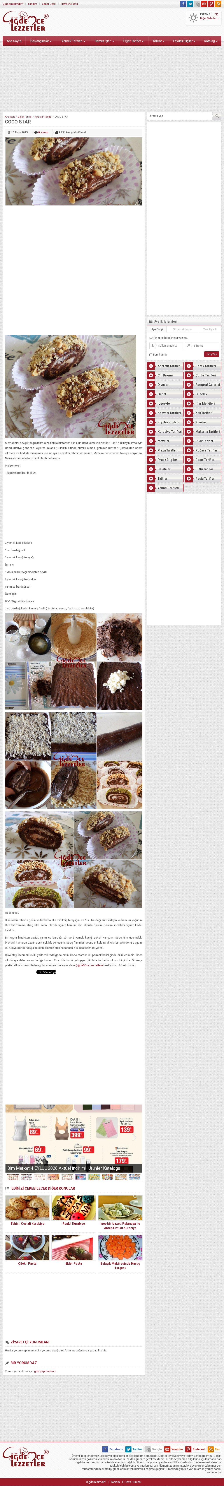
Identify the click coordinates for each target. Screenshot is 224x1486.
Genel (162, 394)
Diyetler (163, 384)
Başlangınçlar (39, 41)
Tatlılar (157, 41)
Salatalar (164, 469)
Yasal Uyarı (49, 3)
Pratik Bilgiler (167, 460)
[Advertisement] (112, 78)
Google (157, 1449)
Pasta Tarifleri (205, 478)
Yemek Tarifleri (71, 41)
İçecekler (164, 403)
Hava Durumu (69, 3)
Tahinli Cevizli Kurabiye (27, 1223)
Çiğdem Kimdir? (13, 3)
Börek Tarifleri (206, 366)
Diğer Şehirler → (210, 18)
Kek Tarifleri (204, 413)
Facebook (116, 1449)
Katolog (209, 41)
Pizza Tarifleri (168, 450)
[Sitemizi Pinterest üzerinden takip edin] (211, 4)
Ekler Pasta (73, 1263)
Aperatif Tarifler (43, 116)
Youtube (177, 1449)
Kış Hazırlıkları (168, 422)
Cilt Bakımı (165, 375)
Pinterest (198, 1449)
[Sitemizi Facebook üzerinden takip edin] (183, 4)
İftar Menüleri (205, 403)
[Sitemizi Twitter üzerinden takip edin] (190, 4)
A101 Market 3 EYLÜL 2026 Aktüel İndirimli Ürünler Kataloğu (64, 1168)
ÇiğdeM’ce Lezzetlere (89, 965)
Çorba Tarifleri (206, 375)
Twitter (137, 1449)
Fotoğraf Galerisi (208, 384)
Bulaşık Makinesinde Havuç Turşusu (120, 1266)
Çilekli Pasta (27, 1263)
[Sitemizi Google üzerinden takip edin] (197, 4)
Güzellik (201, 394)
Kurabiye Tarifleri (170, 431)
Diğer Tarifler (132, 41)
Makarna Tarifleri (208, 431)
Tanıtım (32, 3)
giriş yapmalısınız (45, 1371)
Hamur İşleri (103, 41)
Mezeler (164, 441)
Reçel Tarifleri (205, 460)
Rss (217, 1449)
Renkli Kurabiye (74, 1223)
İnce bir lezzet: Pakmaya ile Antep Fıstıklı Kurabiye (120, 1226)
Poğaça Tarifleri (207, 450)
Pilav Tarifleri (205, 441)
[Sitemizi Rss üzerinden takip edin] (218, 4)
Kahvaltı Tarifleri (169, 413)
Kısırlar (201, 422)
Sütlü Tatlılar (204, 469)
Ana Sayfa (14, 41)
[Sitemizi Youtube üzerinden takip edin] (204, 4)
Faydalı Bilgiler (183, 41)
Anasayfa (10, 116)
